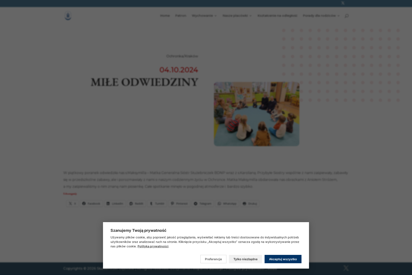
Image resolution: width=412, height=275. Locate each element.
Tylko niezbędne (245, 259)
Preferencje (213, 259)
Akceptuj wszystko (283, 259)
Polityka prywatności (153, 246)
